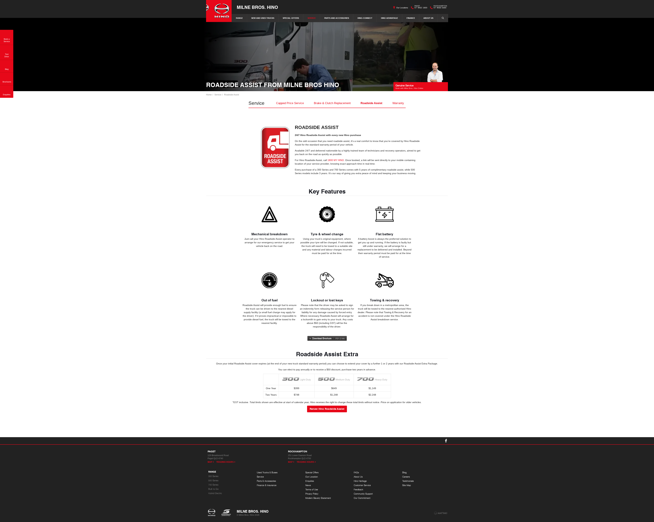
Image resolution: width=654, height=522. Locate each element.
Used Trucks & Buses (267, 472)
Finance (411, 18)
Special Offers (291, 18)
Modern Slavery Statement (318, 498)
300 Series (213, 476)
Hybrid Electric (215, 493)
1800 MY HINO (336, 160)
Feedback (358, 489)
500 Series (213, 480)
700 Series (213, 484)
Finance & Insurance (266, 485)
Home (209, 95)
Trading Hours (225, 462)
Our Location (311, 476)
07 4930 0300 (440, 7)
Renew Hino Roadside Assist (327, 409)
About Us (428, 18)
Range (239, 18)
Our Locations (402, 8)
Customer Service (362, 485)
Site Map (406, 485)
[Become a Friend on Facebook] (446, 440)
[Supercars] (226, 513)
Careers (406, 476)
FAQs (356, 472)
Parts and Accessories (336, 18)
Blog (404, 472)
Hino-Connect (364, 18)
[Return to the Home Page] (212, 513)
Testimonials (408, 481)
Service (312, 18)
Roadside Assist (231, 95)
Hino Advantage (389, 18)
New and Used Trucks (262, 18)
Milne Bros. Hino (257, 7)
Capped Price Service (290, 103)
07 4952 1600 (421, 7)
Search (443, 18)
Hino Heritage (360, 481)
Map (210, 462)
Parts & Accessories (266, 481)
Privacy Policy (311, 494)
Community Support (363, 494)
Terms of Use (311, 489)
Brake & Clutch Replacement (332, 103)
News (308, 485)
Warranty (398, 103)
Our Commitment (362, 498)
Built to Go (213, 489)
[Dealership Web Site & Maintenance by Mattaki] (440, 513)
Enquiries (309, 481)
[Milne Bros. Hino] (219, 11)
